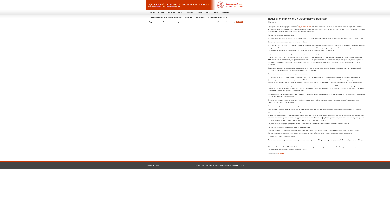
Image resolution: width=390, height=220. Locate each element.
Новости (161, 12)
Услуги (208, 12)
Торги (215, 13)
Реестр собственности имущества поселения (165, 17)
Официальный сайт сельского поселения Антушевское (195, 5)
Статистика (224, 13)
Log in (242, 165)
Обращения (188, 18)
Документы (189, 13)
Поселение (170, 13)
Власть (179, 13)
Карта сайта (200, 17)
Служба (199, 13)
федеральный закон (305, 27)
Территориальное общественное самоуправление (167, 22)
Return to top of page (153, 165)
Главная (152, 12)
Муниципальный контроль (216, 18)
